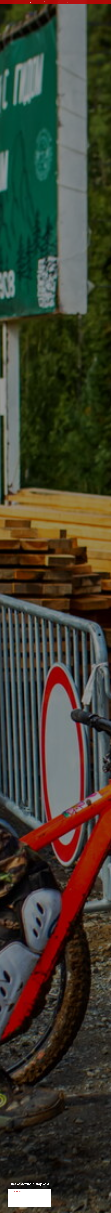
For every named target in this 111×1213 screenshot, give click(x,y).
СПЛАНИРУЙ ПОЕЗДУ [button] (44, 2)
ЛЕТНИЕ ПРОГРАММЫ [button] (77, 2)
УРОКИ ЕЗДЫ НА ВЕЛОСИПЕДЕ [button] (60, 2)
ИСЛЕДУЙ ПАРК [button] (32, 2)
